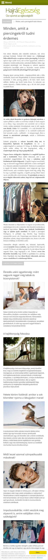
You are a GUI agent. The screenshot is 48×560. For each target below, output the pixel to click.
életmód (18, 46)
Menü (8, 2)
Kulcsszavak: (7, 46)
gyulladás (24, 46)
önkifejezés (31, 46)
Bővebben (40, 558)
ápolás (13, 46)
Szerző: (22, 42)
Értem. (38, 552)
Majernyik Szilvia (30, 42)
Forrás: (6, 44)
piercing (38, 46)
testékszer (6, 48)
